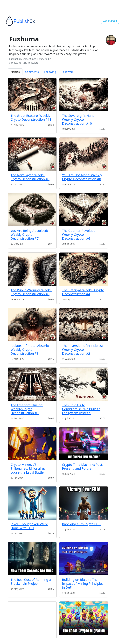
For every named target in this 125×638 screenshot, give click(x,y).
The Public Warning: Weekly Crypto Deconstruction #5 (31, 292)
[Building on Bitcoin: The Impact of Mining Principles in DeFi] (83, 558)
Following (50, 72)
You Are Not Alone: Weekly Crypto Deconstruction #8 (82, 177)
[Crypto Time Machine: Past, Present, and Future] (83, 443)
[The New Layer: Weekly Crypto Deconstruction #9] (32, 154)
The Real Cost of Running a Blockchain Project (31, 581)
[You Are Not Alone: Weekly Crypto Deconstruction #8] (83, 154)
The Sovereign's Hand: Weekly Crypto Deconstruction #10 (78, 119)
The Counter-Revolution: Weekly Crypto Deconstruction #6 (80, 234)
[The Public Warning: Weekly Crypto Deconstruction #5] (32, 269)
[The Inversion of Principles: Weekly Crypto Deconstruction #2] (83, 324)
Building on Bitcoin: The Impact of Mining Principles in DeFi (82, 583)
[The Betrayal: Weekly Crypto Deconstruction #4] (83, 269)
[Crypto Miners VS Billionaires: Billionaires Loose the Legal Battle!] (32, 443)
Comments (32, 72)
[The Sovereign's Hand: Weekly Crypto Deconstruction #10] (83, 94)
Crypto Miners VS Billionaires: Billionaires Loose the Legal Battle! (28, 468)
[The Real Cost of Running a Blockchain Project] (32, 558)
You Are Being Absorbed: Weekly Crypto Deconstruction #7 (29, 234)
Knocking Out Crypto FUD (81, 524)
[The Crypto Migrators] (83, 618)
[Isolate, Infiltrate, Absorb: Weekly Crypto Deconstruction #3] (32, 324)
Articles (15, 72)
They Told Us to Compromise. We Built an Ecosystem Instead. (81, 409)
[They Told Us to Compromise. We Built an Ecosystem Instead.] (83, 384)
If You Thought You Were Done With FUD (29, 526)
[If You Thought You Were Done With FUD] (32, 503)
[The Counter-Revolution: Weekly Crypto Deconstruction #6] (83, 209)
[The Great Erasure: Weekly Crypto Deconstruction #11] (32, 94)
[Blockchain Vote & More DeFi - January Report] (32, 618)
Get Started (110, 20)
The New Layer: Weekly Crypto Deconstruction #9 (30, 177)
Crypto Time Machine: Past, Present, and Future (82, 466)
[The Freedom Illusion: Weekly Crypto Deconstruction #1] (32, 384)
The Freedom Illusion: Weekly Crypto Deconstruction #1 (27, 409)
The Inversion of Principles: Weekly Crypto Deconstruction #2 (82, 349)
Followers (68, 72)
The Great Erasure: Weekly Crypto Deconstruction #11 (31, 117)
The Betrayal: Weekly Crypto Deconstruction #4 (83, 292)
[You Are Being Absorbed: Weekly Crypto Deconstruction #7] (32, 209)
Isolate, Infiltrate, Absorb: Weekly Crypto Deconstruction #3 (30, 349)
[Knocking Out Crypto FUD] (83, 503)
